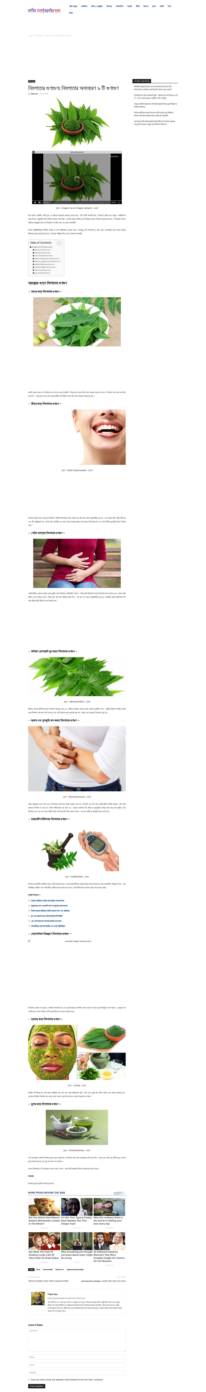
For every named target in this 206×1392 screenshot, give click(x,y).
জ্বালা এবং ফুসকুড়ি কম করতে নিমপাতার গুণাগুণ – (48, 261)
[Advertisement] (77, 59)
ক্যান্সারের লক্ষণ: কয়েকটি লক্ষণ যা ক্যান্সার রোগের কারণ (49, 905)
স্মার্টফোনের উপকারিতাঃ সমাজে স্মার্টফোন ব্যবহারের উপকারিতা (48, 1281)
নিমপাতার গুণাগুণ (60, 1269)
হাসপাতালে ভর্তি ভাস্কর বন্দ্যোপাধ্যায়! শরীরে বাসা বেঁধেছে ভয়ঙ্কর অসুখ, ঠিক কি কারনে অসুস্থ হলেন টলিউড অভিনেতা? (154, 122)
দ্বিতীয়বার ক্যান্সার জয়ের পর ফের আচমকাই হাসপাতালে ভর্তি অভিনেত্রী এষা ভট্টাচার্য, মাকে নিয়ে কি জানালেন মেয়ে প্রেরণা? (153, 88)
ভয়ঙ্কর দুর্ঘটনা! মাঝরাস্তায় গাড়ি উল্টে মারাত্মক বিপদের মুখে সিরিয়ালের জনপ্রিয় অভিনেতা (155, 105)
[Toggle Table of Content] (58, 243)
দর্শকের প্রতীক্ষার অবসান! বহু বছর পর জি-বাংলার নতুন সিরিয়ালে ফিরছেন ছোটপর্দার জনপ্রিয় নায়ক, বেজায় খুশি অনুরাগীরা (153, 114)
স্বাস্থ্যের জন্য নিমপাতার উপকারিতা (75, 1269)
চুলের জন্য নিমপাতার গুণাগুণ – (43, 273)
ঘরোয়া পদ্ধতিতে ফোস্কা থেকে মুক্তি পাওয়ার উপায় (47, 900)
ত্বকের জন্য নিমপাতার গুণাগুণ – (43, 270)
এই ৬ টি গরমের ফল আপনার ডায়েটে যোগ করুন (46, 921)
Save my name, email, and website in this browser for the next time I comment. (67, 1379)
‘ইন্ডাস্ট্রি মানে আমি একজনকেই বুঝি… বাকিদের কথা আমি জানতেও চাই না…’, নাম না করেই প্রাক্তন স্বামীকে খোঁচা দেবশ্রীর (156, 96)
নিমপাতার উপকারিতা (48, 1269)
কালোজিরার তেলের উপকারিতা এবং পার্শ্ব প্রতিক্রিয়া (48, 926)
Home (30, 36)
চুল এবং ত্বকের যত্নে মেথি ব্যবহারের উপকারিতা (47, 916)
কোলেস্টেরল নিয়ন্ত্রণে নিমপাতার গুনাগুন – (45, 267)
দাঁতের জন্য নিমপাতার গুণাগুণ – (43, 253)
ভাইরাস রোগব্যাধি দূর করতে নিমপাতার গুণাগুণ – (47, 259)
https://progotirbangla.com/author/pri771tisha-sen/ (66, 1298)
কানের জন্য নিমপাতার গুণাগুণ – (43, 250)
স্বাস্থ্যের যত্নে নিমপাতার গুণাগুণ (42, 247)
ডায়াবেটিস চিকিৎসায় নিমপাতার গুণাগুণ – (45, 264)
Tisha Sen (34, 94)
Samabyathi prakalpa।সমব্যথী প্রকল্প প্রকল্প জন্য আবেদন (103, 1281)
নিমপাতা (38, 1269)
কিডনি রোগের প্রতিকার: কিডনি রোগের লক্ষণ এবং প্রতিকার (50, 910)
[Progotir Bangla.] (44, 9)
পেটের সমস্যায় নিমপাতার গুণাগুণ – (44, 256)
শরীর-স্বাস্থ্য (39, 36)
